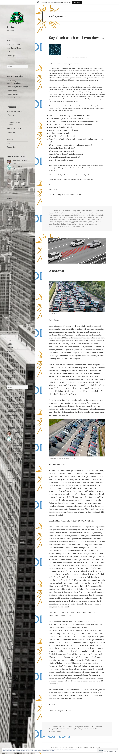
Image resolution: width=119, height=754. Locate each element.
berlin (81, 217)
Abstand (56, 270)
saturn (92, 729)
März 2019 (10, 285)
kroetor (15, 161)
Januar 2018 (11, 314)
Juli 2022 (10, 218)
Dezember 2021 (12, 244)
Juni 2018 (10, 303)
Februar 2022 (11, 237)
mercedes (85, 729)
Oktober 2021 (12, 248)
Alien (87, 213)
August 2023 (11, 211)
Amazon (95, 213)
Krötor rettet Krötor (14, 98)
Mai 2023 (10, 214)
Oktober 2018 (12, 296)
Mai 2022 (10, 225)
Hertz (68, 224)
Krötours (10, 140)
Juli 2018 (10, 300)
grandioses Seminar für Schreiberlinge (71, 332)
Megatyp (78, 729)
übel (88, 215)
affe (80, 213)
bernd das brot (89, 217)
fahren (59, 729)
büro (65, 217)
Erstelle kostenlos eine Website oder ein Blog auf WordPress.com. (72, 747)
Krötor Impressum (13, 44)
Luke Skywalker (65, 226)
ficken (91, 222)
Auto (79, 215)
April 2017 (10, 348)
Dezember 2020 (12, 259)
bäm (61, 217)
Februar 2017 (11, 355)
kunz (58, 226)
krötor (11, 27)
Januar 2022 (11, 240)
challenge (82, 220)
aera (71, 213)
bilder (97, 217)
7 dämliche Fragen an (14, 111)
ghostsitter (56, 224)
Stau (96, 729)
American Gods (54, 215)
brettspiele (70, 220)
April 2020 (10, 262)
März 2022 (10, 233)
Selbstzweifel (20, 182)
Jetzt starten (77, 2)
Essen (86, 222)
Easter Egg (11, 56)
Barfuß (56, 217)
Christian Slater (96, 220)
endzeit (81, 222)
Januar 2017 (11, 359)
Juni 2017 (10, 340)
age (83, 213)
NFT (8, 143)
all (90, 213)
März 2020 (10, 266)
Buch (9, 119)
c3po (76, 220)
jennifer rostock (76, 224)
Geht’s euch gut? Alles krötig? (17, 87)
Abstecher (65, 213)
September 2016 (13, 366)
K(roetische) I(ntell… (20, 172)
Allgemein (10, 115)
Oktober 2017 (12, 325)
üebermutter (94, 215)
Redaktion (10, 52)
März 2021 (10, 255)
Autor (84, 215)
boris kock (61, 220)
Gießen (63, 224)
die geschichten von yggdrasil (67, 222)
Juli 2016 (10, 374)
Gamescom (11, 132)
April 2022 (10, 229)
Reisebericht (11, 147)
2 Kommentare (79, 226)
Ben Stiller (74, 217)
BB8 (69, 217)
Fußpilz (96, 222)
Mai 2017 (10, 344)
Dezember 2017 (12, 318)
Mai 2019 (10, 281)
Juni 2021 (10, 251)
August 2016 (11, 370)
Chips (88, 220)
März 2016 (10, 377)
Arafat (67, 215)
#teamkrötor (87, 211)
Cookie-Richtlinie (50, 750)
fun (64, 729)
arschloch (73, 215)
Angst (63, 215)
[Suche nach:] (17, 66)
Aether (76, 213)
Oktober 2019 (12, 274)
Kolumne (10, 136)
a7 (55, 213)
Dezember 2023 (12, 203)
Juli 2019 (10, 277)
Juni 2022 (10, 222)
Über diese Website (14, 48)
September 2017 (13, 329)
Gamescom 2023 (12, 90)
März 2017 (10, 351)
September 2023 (13, 207)
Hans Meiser (70, 729)
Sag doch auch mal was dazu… (76, 37)
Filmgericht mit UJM (14, 128)
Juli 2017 (10, 337)
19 (93, 211)
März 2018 (10, 311)
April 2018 (10, 307)
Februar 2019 (11, 288)
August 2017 (11, 333)
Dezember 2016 (12, 363)
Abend (59, 213)
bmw (55, 220)
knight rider (87, 224)
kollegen (95, 224)
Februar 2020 (11, 270)
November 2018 (12, 292)
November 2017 (12, 322)
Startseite (10, 40)
